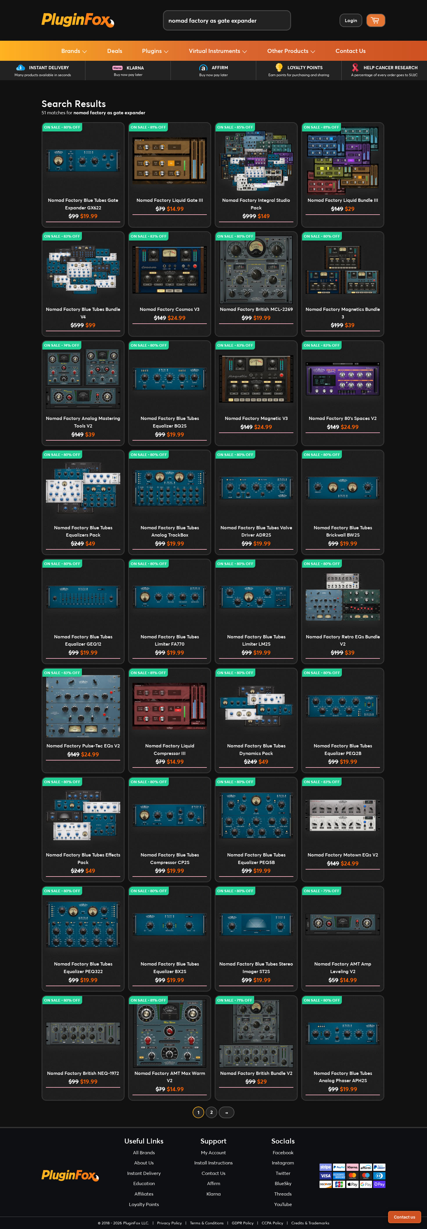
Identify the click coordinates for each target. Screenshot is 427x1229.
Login (351, 20)
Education (144, 1183)
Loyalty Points (305, 67)
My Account (213, 1152)
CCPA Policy (272, 1223)
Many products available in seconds (43, 75)
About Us (144, 1162)
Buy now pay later (128, 74)
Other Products (288, 50)
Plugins (152, 50)
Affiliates (143, 1194)
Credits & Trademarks (310, 1223)
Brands (71, 50)
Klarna (135, 68)
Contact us (404, 1216)
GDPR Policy (243, 1223)
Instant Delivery (49, 67)
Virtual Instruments (215, 50)
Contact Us (351, 50)
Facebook (283, 1152)
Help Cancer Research (391, 67)
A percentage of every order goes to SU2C (384, 75)
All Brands (144, 1152)
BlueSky (283, 1183)
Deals (114, 50)
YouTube (283, 1204)
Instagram (283, 1162)
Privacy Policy (169, 1223)
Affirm (220, 67)
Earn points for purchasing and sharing (298, 75)
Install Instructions (213, 1162)
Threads (283, 1194)
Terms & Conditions (207, 1223)
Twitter (283, 1173)
